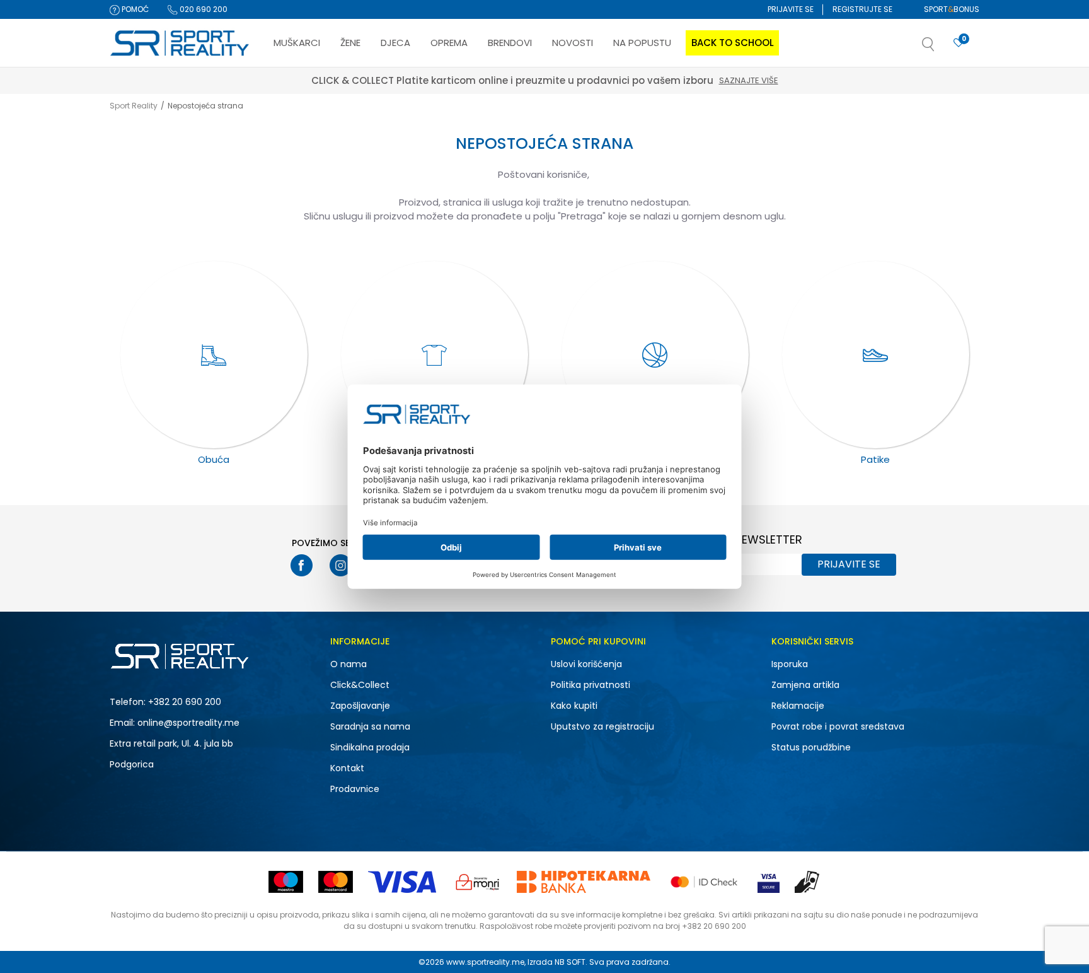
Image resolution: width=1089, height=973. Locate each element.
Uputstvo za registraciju (602, 726)
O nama (348, 664)
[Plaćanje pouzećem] (808, 882)
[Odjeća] (434, 354)
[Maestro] (285, 882)
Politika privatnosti (590, 685)
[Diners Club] (478, 882)
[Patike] (875, 354)
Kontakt (347, 768)
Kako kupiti (574, 705)
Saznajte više (748, 80)
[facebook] (302, 565)
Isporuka (789, 664)
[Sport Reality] (180, 43)
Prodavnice (354, 789)
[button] (941, 48)
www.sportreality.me (485, 962)
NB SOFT (570, 962)
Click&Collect (359, 685)
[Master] (335, 882)
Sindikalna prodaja (370, 747)
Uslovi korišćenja (586, 664)
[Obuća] (214, 354)
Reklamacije (797, 705)
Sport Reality (134, 105)
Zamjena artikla (805, 685)
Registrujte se (862, 9)
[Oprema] (655, 354)
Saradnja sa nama (370, 726)
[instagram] (341, 565)
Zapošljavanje (360, 705)
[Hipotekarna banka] (583, 882)
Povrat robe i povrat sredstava (837, 726)
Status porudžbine (811, 747)
